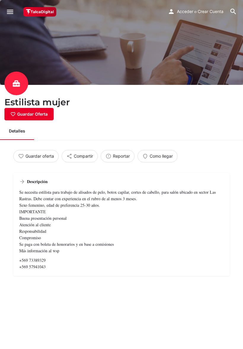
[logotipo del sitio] (40, 12)
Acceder (185, 11)
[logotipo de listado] (16, 83)
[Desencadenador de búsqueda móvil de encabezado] (233, 11)
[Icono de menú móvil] (10, 12)
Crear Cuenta (210, 11)
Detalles (17, 130)
